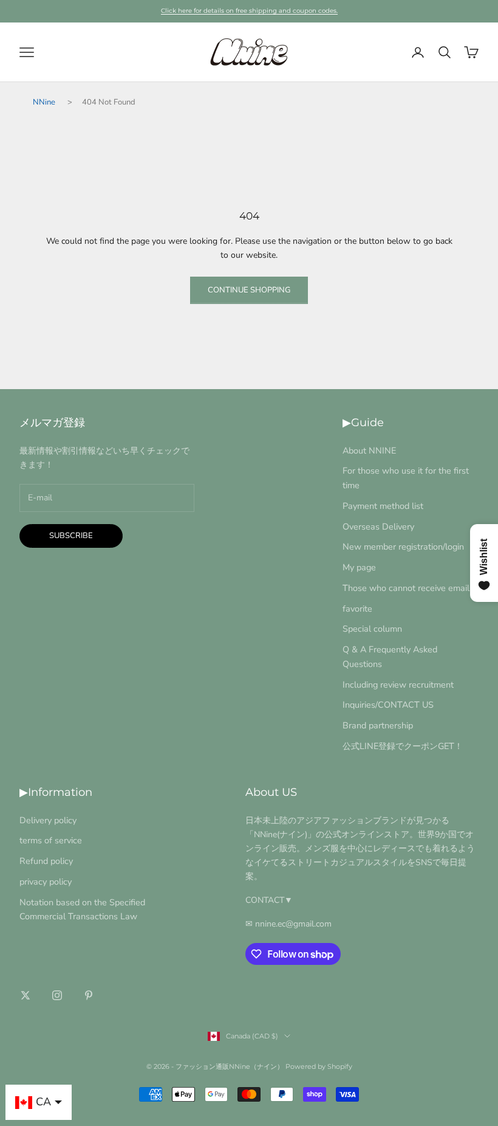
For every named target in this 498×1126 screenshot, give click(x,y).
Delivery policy (48, 820)
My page (359, 567)
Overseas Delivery (378, 526)
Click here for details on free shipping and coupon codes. (249, 11)
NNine (44, 102)
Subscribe (71, 535)
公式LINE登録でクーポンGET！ (403, 746)
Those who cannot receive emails (408, 588)
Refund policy (46, 861)
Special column (372, 629)
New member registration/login (403, 547)
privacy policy (45, 882)
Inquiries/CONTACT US (388, 705)
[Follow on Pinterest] (89, 995)
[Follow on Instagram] (57, 995)
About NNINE (369, 450)
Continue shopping (249, 290)
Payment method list (383, 506)
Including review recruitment (398, 685)
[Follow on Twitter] (25, 995)
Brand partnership (378, 725)
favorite (357, 609)
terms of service (50, 840)
